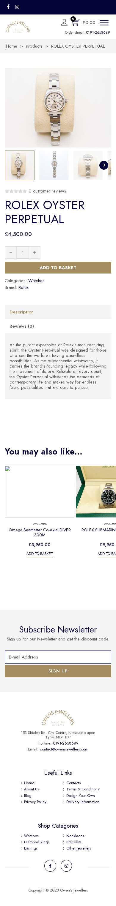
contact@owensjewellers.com (64, 749)
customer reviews (47, 191)
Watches (36, 280)
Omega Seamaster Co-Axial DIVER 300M (40, 532)
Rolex (23, 287)
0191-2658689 (98, 32)
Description (22, 312)
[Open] (104, 23)
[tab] (58, 312)
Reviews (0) (22, 326)
